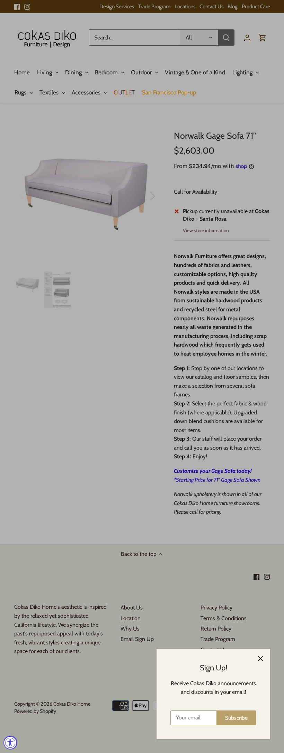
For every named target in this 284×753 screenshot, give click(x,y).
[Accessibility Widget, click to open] (10, 743)
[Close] (260, 658)
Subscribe (236, 718)
